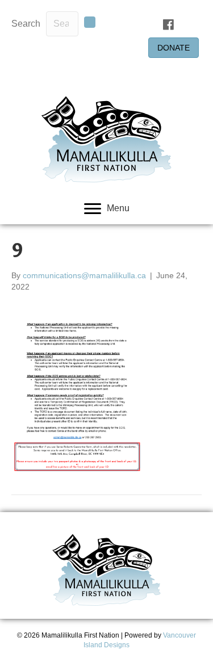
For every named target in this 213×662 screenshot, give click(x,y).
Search (25, 23)
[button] (89, 22)
